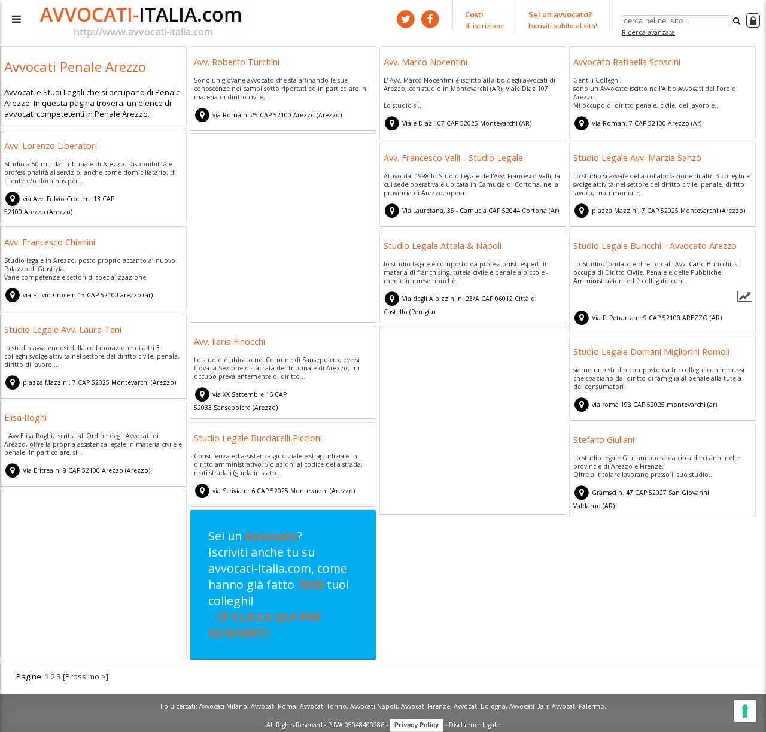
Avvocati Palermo (578, 706)
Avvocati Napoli (373, 706)
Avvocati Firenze (425, 706)
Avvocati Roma (273, 706)
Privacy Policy (416, 725)
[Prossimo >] (85, 676)
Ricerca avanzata (648, 32)
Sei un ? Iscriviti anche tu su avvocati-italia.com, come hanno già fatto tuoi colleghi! (278, 584)
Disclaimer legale (474, 724)
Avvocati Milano (223, 706)
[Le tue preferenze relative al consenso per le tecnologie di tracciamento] (745, 711)
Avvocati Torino (323, 706)
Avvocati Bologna (480, 706)
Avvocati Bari (528, 706)
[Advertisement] (283, 230)
